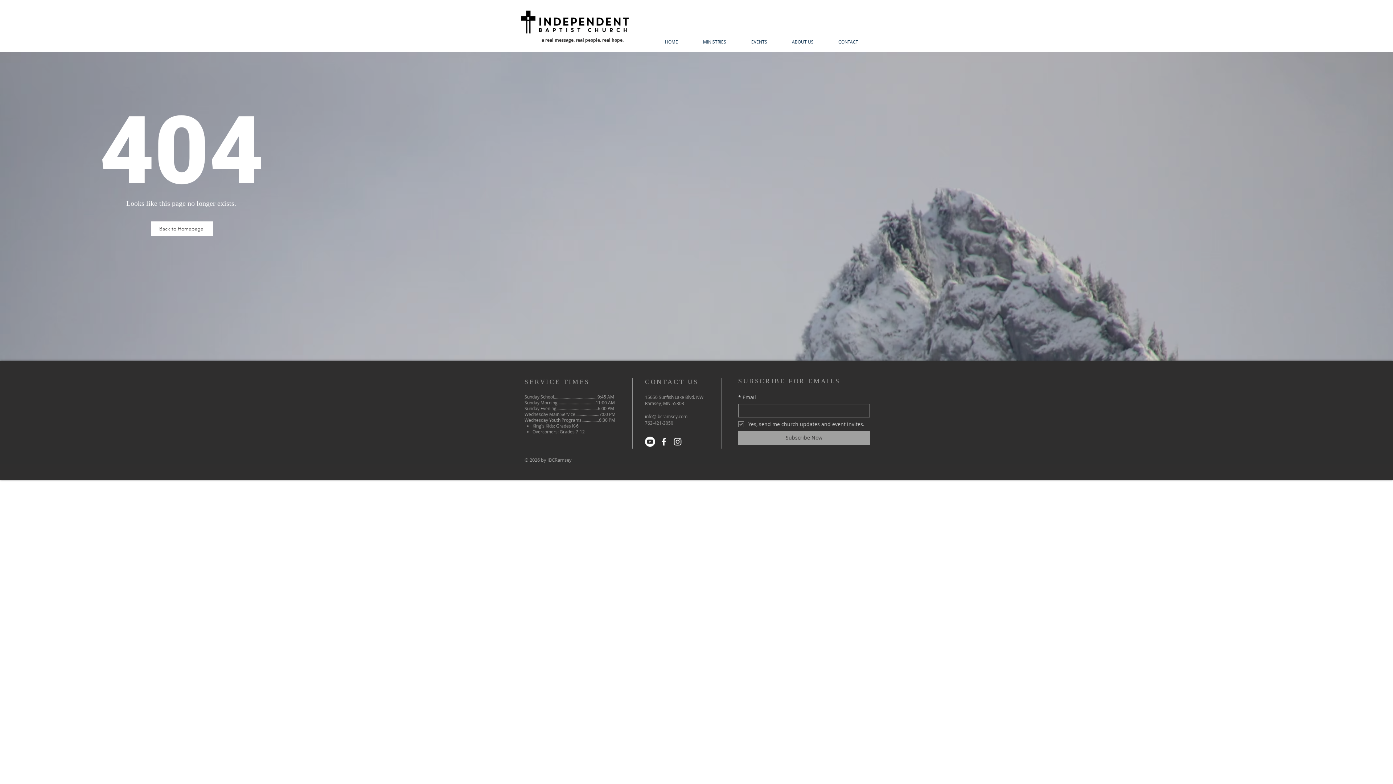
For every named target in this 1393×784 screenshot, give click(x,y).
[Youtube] (650, 442)
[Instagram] (678, 442)
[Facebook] (664, 442)
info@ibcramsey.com (666, 416)
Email (747, 397)
